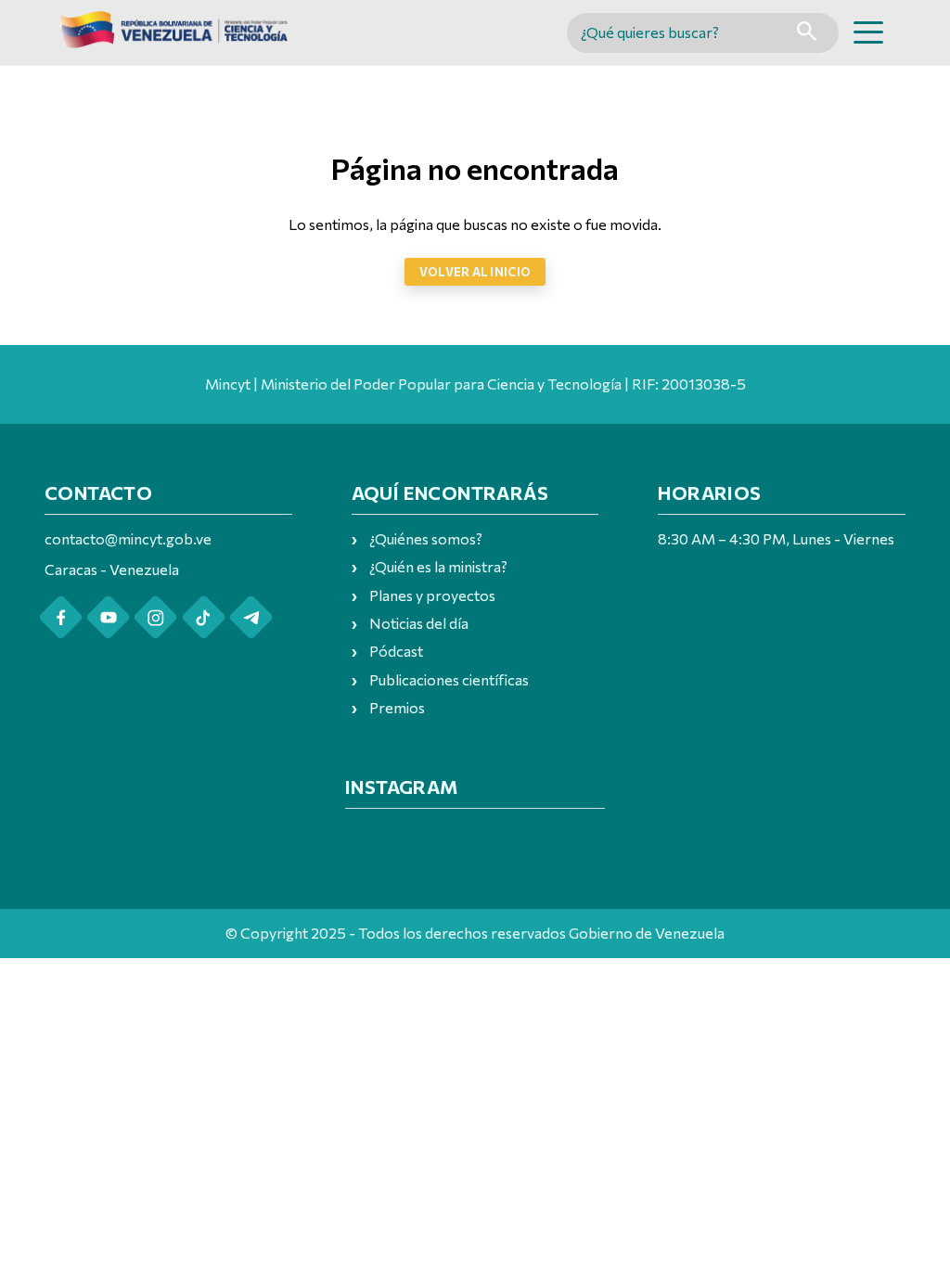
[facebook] (61, 617)
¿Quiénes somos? (425, 538)
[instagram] (155, 617)
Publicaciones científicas (449, 679)
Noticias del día (419, 623)
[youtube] (108, 617)
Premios (397, 707)
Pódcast (396, 650)
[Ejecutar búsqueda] (807, 33)
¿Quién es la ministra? (438, 566)
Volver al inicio (475, 271)
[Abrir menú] (868, 32)
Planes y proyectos (432, 595)
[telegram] (251, 617)
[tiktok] (203, 617)
